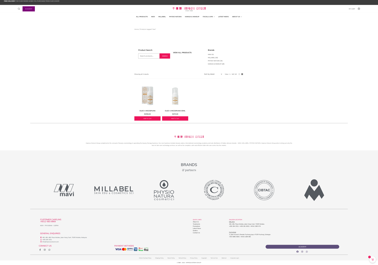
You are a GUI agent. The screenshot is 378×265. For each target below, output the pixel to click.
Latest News (197, 228)
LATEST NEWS (223, 17)
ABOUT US (236, 17)
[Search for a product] (19, 9)
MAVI (153, 17)
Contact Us (196, 233)
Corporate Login (234, 258)
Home (136, 29)
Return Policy (171, 258)
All (236, 74)
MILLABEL (162, 17)
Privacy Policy (193, 258)
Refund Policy (182, 258)
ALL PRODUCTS (142, 17)
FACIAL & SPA (208, 17)
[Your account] (359, 8)
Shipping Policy (159, 258)
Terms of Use (214, 258)
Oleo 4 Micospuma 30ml (175, 111)
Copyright (204, 258)
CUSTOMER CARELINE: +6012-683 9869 (51, 220)
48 (233, 74)
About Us (196, 222)
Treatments (196, 224)
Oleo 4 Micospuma (147, 111)
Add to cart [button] (147, 118)
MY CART (352, 9)
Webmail (224, 258)
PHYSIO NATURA (175, 17)
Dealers (195, 230)
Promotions (196, 226)
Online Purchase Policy (145, 258)
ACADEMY (28, 9)
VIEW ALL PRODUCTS (182, 53)
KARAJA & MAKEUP (192, 17)
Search (165, 56)
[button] (239, 74)
